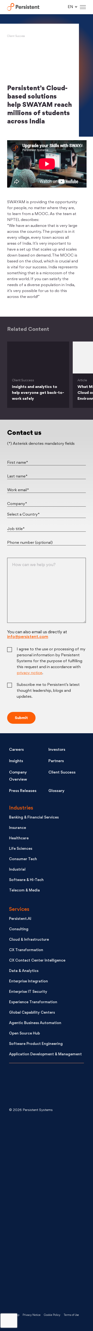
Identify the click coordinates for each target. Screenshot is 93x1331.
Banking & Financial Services (34, 817)
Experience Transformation (33, 1002)
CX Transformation (26, 950)
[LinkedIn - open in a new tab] (45, 1135)
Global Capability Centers (32, 1013)
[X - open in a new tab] (45, 1173)
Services (19, 909)
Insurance (17, 828)
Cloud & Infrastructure (29, 940)
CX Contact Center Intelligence (37, 960)
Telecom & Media (24, 890)
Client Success (16, 36)
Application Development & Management (45, 1054)
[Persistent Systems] (25, 1086)
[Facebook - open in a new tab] (45, 1249)
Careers (16, 750)
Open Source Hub (24, 1033)
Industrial (17, 870)
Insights (16, 761)
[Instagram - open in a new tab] (45, 1287)
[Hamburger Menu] (83, 7)
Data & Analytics (23, 971)
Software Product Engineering (36, 1044)
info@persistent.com (27, 637)
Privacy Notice (32, 1315)
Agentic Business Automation (35, 1023)
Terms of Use (71, 1315)
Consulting (18, 929)
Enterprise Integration (28, 981)
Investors (56, 750)
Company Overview (18, 776)
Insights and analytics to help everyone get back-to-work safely (38, 393)
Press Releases (22, 791)
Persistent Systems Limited (23, 7)
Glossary (56, 791)
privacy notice (29, 673)
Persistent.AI (20, 919)
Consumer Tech (23, 859)
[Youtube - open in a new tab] (45, 1211)
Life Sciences (20, 849)
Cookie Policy (52, 1315)
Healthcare (19, 838)
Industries (21, 808)
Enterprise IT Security (28, 992)
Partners (56, 761)
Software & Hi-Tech (26, 880)
